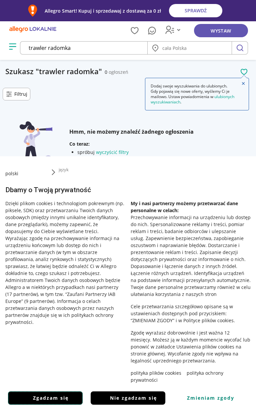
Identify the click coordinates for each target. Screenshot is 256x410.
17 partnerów (22, 294)
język (64, 169)
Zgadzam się (51, 398)
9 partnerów (39, 301)
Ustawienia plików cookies (205, 346)
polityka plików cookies (156, 373)
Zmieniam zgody (210, 398)
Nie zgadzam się (133, 398)
